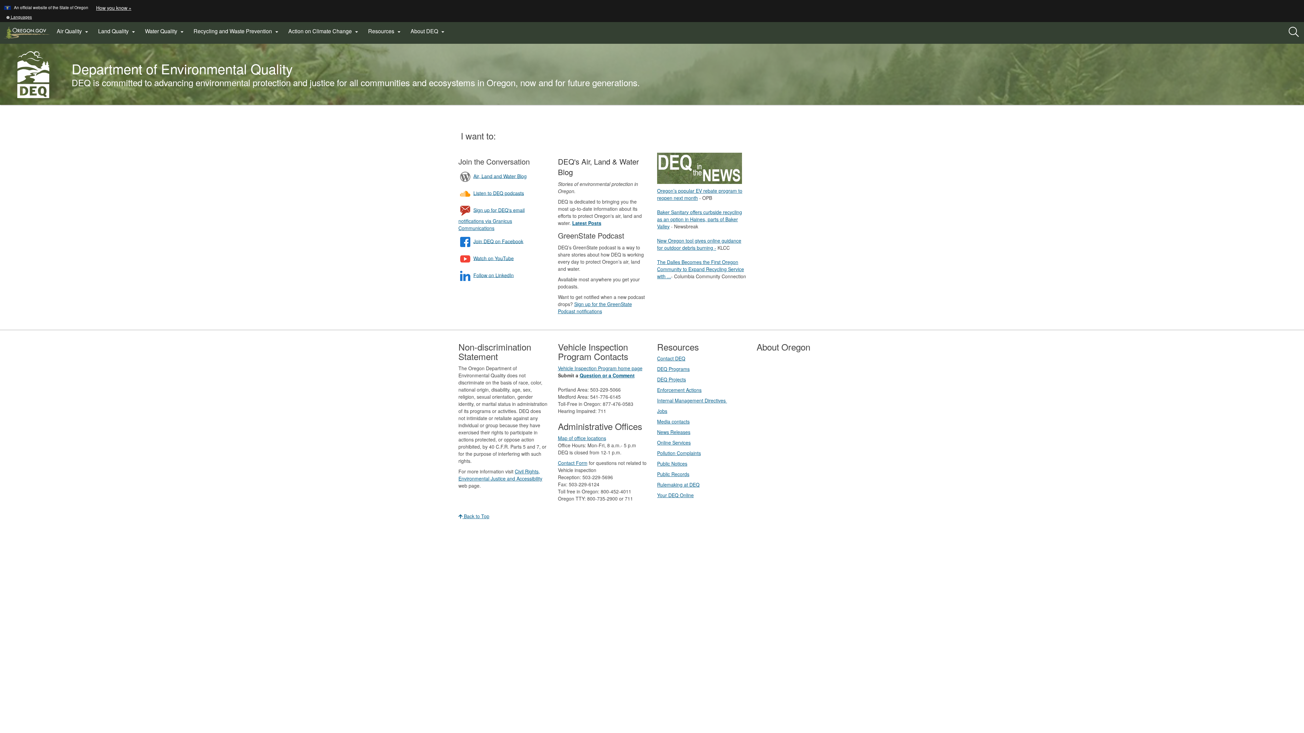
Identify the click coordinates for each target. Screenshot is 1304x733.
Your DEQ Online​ (675, 495)
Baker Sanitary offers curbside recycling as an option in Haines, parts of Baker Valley (699, 219)
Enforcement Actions (679, 390)
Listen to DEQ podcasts (498, 192)
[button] (19, 17)
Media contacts (673, 421)
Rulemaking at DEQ (678, 484)
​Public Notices (672, 463)
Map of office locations (582, 438)
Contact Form (572, 462)
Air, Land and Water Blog (500, 175)
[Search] (1294, 32)
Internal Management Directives (692, 400)
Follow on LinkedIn (493, 274)
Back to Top (476, 516)
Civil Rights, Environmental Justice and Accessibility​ (500, 475)
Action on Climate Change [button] (324, 31)
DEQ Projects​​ (671, 379)
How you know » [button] (113, 7)
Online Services (674, 442)
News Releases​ (673, 432)
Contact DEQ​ (671, 358)
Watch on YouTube (493, 258)
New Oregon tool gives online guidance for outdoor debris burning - (699, 244)
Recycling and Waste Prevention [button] (237, 31)
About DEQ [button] (428, 31)
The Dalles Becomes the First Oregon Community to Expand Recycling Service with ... (700, 269)
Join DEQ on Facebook (498, 241)
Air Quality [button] (73, 31)
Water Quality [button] (165, 31)
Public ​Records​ (673, 474)
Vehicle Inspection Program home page (600, 368)
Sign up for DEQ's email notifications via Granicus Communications (491, 218)
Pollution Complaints (679, 453)
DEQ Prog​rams (673, 368)
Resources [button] (385, 31)
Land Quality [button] (117, 31)
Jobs (662, 411)
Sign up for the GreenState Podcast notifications (595, 308)
